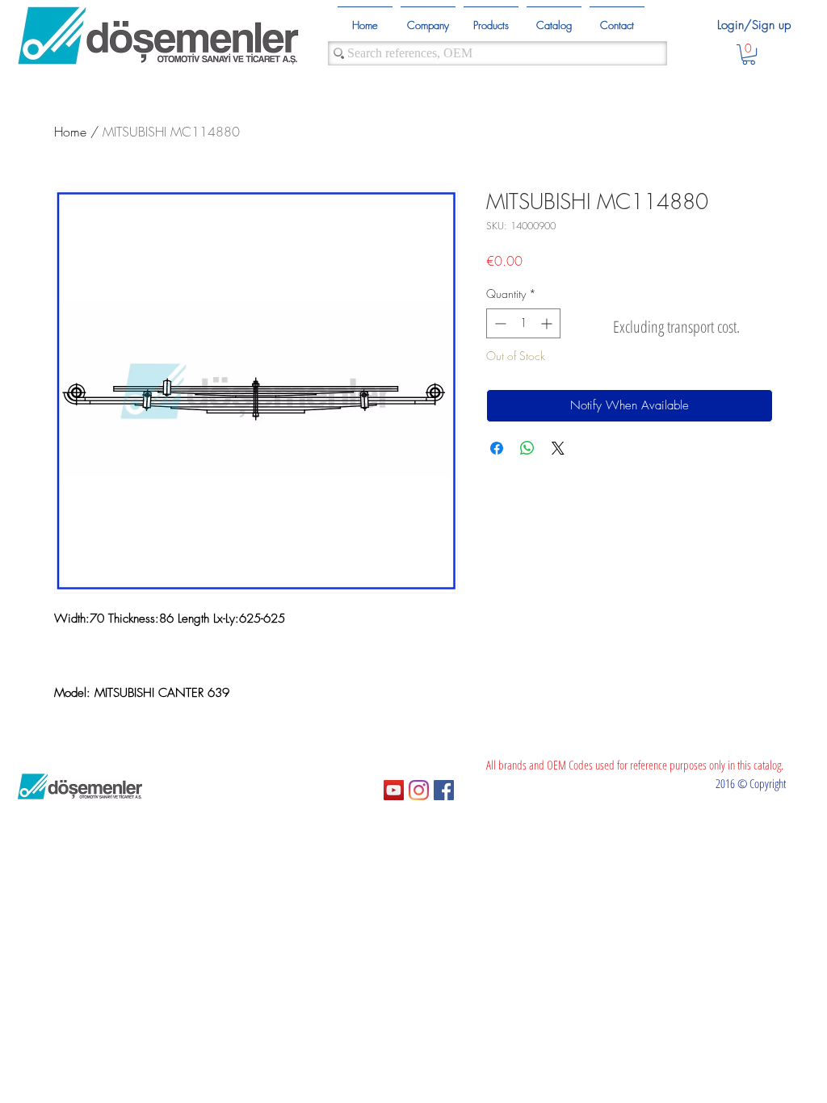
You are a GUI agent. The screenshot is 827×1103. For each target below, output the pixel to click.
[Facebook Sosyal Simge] (444, 790)
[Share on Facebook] (496, 448)
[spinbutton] (523, 323)
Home (70, 131)
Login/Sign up (754, 25)
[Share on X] (558, 448)
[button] (749, 54)
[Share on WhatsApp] (527, 448)
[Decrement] (499, 323)
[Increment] (548, 323)
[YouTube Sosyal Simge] (394, 790)
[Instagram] (419, 790)
